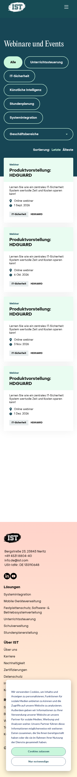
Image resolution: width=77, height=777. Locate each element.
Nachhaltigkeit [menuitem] (14, 663)
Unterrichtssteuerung (46, 62)
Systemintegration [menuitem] (17, 594)
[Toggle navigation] (66, 7)
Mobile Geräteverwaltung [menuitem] (22, 601)
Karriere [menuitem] (9, 656)
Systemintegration (23, 118)
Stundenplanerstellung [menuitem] (21, 633)
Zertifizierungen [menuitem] (15, 670)
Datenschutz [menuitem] (13, 677)
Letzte (56, 150)
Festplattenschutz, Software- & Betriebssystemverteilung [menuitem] (27, 610)
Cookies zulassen (38, 751)
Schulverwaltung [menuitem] (16, 626)
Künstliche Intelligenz (25, 90)
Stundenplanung (22, 104)
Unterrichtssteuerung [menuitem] (20, 619)
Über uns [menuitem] (10, 650)
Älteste (68, 150)
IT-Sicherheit (19, 76)
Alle (13, 62)
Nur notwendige (38, 761)
